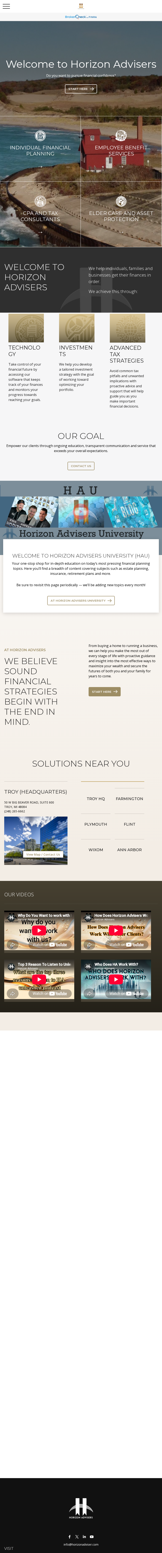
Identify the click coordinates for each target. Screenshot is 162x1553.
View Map (33, 854)
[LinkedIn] (84, 1536)
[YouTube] (91, 1536)
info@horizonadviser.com (81, 1544)
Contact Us (51, 854)
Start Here (101, 691)
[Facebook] (69, 1536)
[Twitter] (77, 1536)
